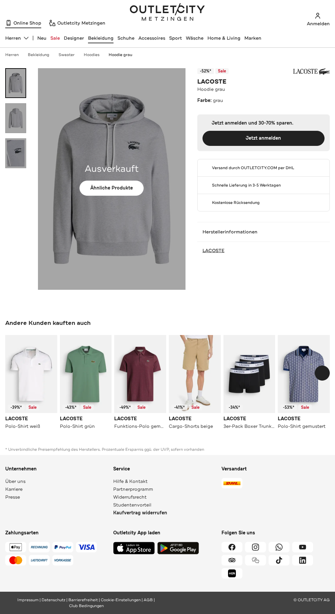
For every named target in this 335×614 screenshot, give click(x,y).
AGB (148, 600)
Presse (12, 497)
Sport (175, 38)
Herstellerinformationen (230, 232)
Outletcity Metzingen (167, 13)
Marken (252, 38)
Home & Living (223, 38)
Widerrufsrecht (130, 497)
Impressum (28, 600)
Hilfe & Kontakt (130, 481)
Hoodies (91, 54)
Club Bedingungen (86, 605)
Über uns (15, 481)
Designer (74, 38)
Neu (41, 38)
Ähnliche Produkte (111, 188)
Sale (55, 38)
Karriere (14, 489)
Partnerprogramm (133, 489)
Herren (12, 54)
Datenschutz (53, 600)
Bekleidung (101, 38)
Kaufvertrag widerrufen (140, 513)
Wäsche (194, 38)
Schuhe (125, 38)
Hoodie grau (120, 54)
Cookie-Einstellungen (121, 600)
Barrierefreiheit (83, 600)
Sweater (67, 54)
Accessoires (151, 38)
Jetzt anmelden (263, 138)
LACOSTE (211, 81)
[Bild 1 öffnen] (15, 83)
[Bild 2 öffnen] (15, 118)
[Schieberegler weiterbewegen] (322, 373)
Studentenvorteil (132, 505)
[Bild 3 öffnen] (15, 153)
